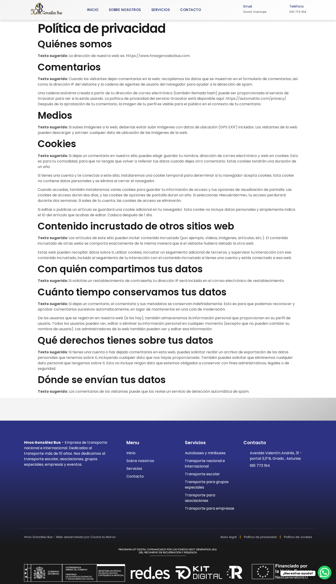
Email (247, 6)
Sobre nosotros (125, 9)
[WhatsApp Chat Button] (324, 572)
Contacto (190, 9)
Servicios (160, 9)
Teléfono (296, 6)
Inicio (93, 9)
